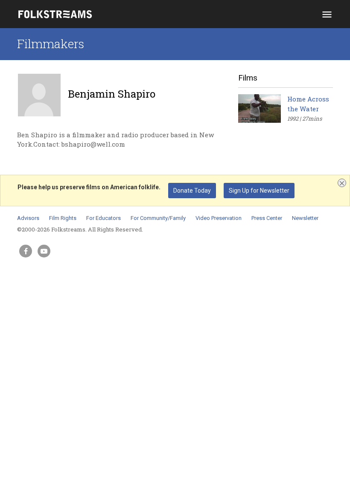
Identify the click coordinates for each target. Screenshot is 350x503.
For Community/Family (158, 218)
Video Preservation (218, 218)
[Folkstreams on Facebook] (25, 251)
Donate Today (192, 190)
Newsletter (305, 218)
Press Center (266, 218)
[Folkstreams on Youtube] (44, 251)
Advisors (28, 218)
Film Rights (62, 218)
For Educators (103, 218)
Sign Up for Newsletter (259, 190)
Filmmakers (50, 44)
